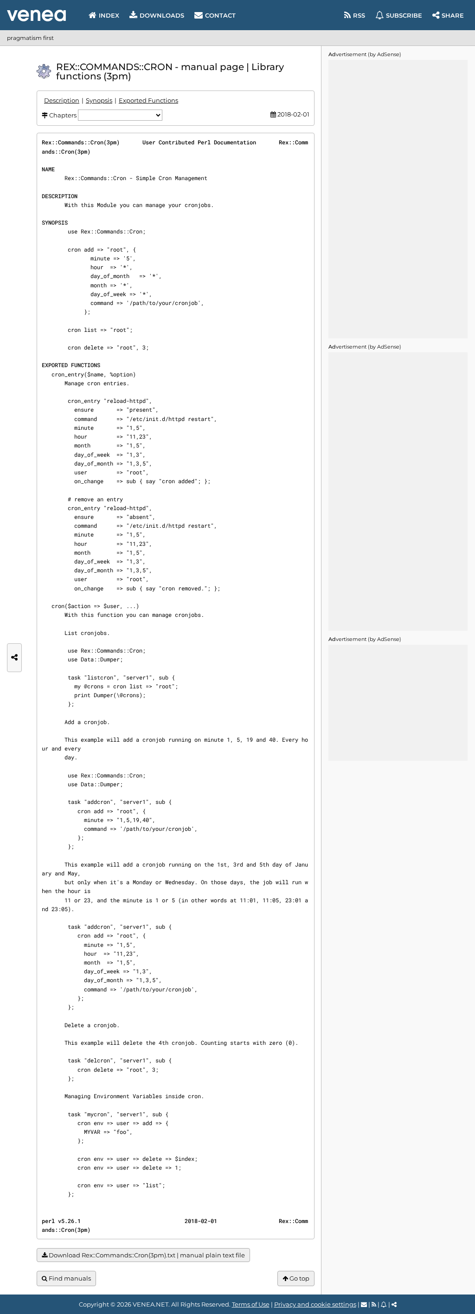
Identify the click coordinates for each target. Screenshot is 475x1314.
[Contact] (364, 1304)
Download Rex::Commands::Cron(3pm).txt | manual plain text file (146, 1255)
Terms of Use (251, 1304)
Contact (220, 15)
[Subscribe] (384, 1304)
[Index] (36, 15)
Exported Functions (148, 100)
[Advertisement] (398, 199)
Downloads (162, 15)
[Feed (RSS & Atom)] (374, 1304)
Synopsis (99, 100)
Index (109, 15)
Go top (298, 1278)
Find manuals (69, 1278)
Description (61, 100)
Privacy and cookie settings (315, 1304)
